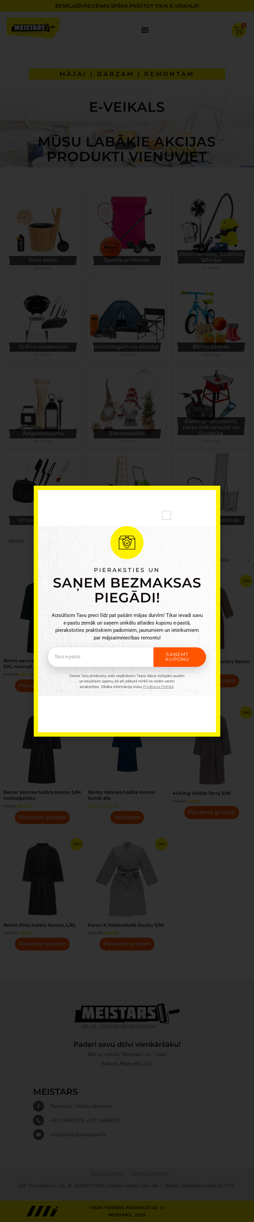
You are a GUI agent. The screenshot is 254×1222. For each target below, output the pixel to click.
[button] (166, 515)
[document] (127, 611)
